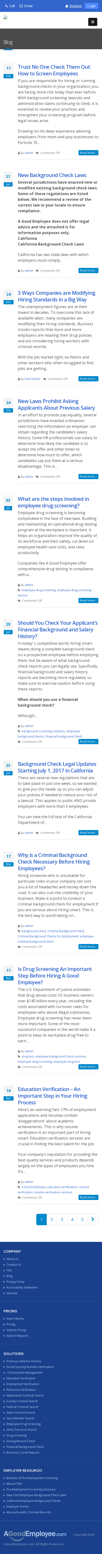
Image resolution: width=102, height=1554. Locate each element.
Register (76, 6)
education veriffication (62, 1187)
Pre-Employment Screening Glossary (31, 1489)
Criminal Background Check (65, 931)
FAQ (9, 1270)
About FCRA (14, 1483)
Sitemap (12, 1293)
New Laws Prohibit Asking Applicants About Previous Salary (56, 404)
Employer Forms (17, 1506)
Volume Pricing (16, 1330)
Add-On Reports (17, 1336)
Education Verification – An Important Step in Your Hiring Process (52, 1095)
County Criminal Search (22, 1401)
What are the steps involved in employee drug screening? (53, 502)
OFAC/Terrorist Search (21, 1429)
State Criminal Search (20, 1412)
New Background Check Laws (52, 174)
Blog (9, 1276)
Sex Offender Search (20, 1418)
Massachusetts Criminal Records (28, 1512)
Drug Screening (16, 1435)
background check (34, 931)
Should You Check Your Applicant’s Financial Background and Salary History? (58, 629)
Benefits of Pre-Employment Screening (32, 1478)
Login (91, 6)
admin (29, 153)
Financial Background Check (25, 1447)
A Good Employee (34, 1187)
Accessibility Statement (21, 1287)
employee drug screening (39, 590)
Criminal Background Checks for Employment (48, 936)
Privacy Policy (15, 1282)
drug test (28, 1056)
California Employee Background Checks (33, 1501)
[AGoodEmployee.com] (25, 19)
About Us (12, 1259)
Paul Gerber (33, 379)
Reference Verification (21, 1390)
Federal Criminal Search (22, 1407)
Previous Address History (23, 1361)
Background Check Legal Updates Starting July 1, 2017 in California (57, 767)
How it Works (15, 1318)
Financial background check (63, 736)
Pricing (10, 1324)
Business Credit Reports (23, 1452)
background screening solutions (43, 731)
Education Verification (21, 1378)
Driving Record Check (20, 1441)
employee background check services (60, 1056)
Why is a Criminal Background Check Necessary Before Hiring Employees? (54, 861)
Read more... (88, 153)
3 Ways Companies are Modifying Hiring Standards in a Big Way (56, 296)
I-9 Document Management (24, 1372)
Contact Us (13, 1264)
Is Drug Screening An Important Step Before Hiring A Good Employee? (55, 975)
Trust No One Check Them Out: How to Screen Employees (54, 70)
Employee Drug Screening (23, 1424)
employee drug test (66, 1061)
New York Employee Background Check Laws (36, 1495)
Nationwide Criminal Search (25, 1395)
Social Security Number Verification (30, 1367)
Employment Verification (22, 1384)
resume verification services (53, 1192)
